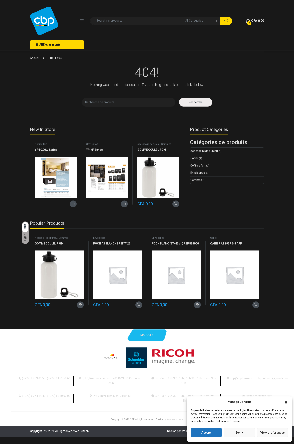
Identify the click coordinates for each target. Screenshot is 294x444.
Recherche (196, 102)
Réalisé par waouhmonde (183, 431)
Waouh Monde (175, 419)
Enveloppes (197, 172)
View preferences (272, 432)
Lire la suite (73, 204)
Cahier (194, 158)
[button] (286, 402)
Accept (206, 432)
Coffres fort (41, 144)
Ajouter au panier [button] (174, 204)
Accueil (34, 58)
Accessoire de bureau (148, 144)
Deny (239, 432)
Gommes (166, 144)
